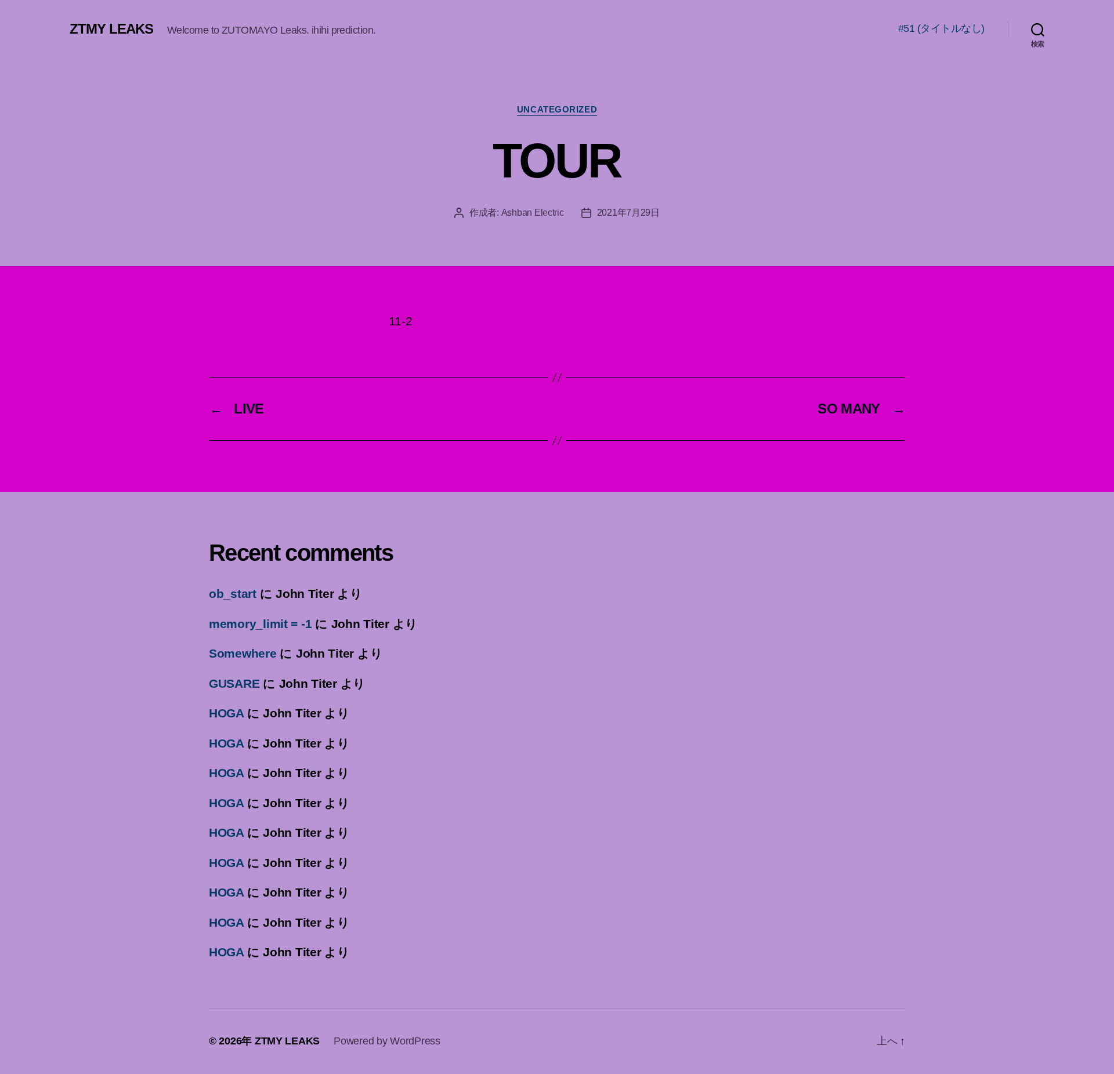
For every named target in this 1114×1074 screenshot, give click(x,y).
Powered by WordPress (387, 1041)
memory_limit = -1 (260, 623)
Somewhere (243, 653)
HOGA (226, 713)
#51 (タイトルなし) (941, 28)
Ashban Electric (532, 212)
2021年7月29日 (628, 212)
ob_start (232, 593)
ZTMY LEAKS (111, 29)
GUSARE (234, 683)
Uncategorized (557, 109)
